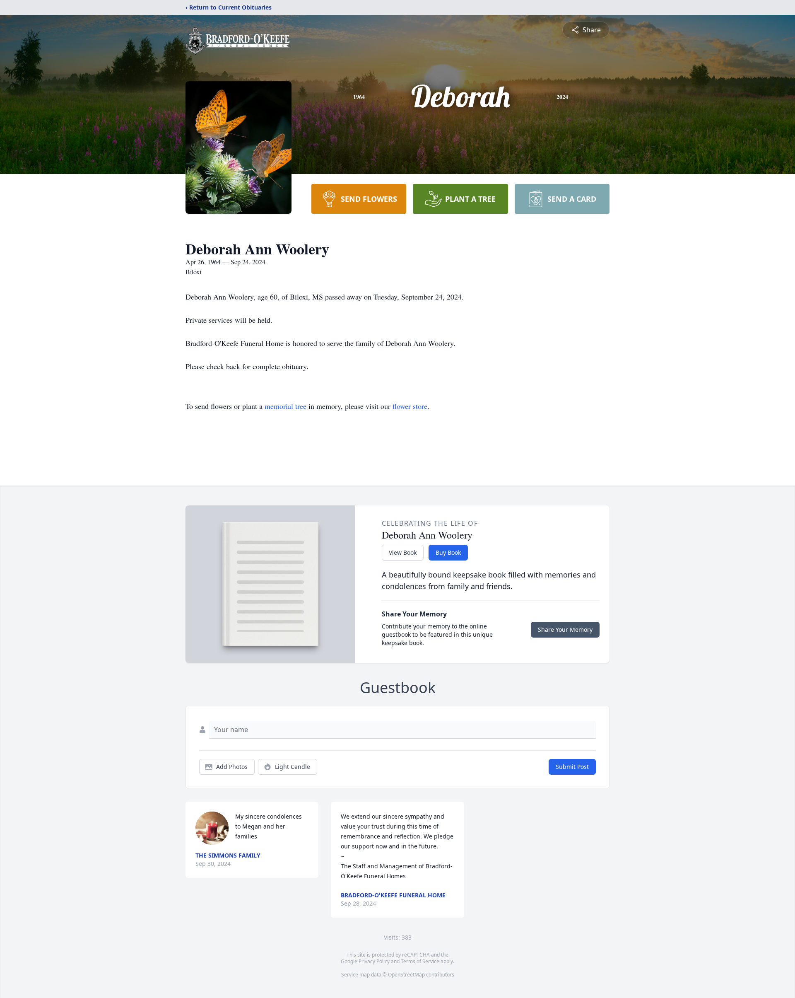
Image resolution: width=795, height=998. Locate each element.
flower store (410, 406)
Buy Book (448, 552)
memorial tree (285, 406)
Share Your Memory (565, 629)
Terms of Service (420, 961)
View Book (403, 552)
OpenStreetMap (406, 974)
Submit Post (572, 767)
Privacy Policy (374, 961)
